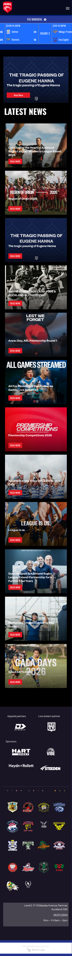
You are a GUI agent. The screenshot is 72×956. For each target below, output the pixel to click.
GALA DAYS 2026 (20, 672)
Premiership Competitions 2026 (30, 435)
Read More (18, 95)
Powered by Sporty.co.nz (36, 946)
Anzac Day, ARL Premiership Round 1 (32, 340)
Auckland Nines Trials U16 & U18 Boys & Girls (34, 482)
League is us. (16, 530)
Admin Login (38, 949)
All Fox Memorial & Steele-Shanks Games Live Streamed (30, 387)
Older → (36, 694)
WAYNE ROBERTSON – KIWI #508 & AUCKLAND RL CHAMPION (32, 293)
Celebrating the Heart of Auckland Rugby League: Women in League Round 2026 (34, 151)
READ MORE (15, 161)
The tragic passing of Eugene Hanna (33, 85)
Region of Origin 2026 (22, 198)
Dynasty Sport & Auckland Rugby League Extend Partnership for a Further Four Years (30, 577)
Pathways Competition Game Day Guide (31, 624)
